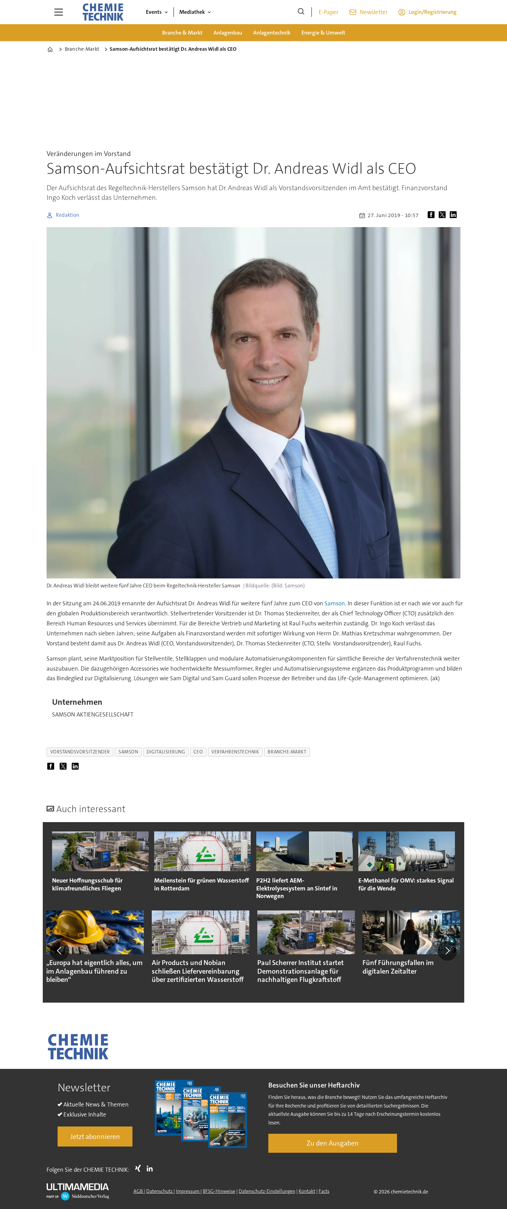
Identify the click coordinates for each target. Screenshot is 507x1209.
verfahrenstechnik (235, 752)
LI (151, 1168)
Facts (324, 1191)
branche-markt (287, 752)
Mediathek (192, 12)
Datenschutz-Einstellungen (267, 1191)
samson (128, 752)
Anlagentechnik (271, 32)
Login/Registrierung (433, 12)
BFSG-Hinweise (219, 1191)
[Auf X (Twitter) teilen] (443, 215)
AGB (138, 1191)
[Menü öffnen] (58, 12)
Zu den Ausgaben (333, 1143)
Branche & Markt (182, 32)
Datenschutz (159, 1191)
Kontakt (307, 1191)
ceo (198, 752)
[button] (59, 951)
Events (154, 12)
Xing (140, 1168)
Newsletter (374, 12)
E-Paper (328, 12)
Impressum (188, 1191)
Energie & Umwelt (323, 32)
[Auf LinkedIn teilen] (454, 215)
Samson (335, 603)
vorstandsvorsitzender (80, 752)
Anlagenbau (227, 32)
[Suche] (301, 12)
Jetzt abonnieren (95, 1136)
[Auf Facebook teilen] (432, 215)
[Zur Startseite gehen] (102, 12)
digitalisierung (166, 752)
